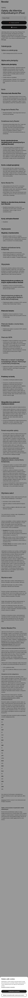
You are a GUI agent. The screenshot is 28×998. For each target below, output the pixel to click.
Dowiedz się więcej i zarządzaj (8, 987)
